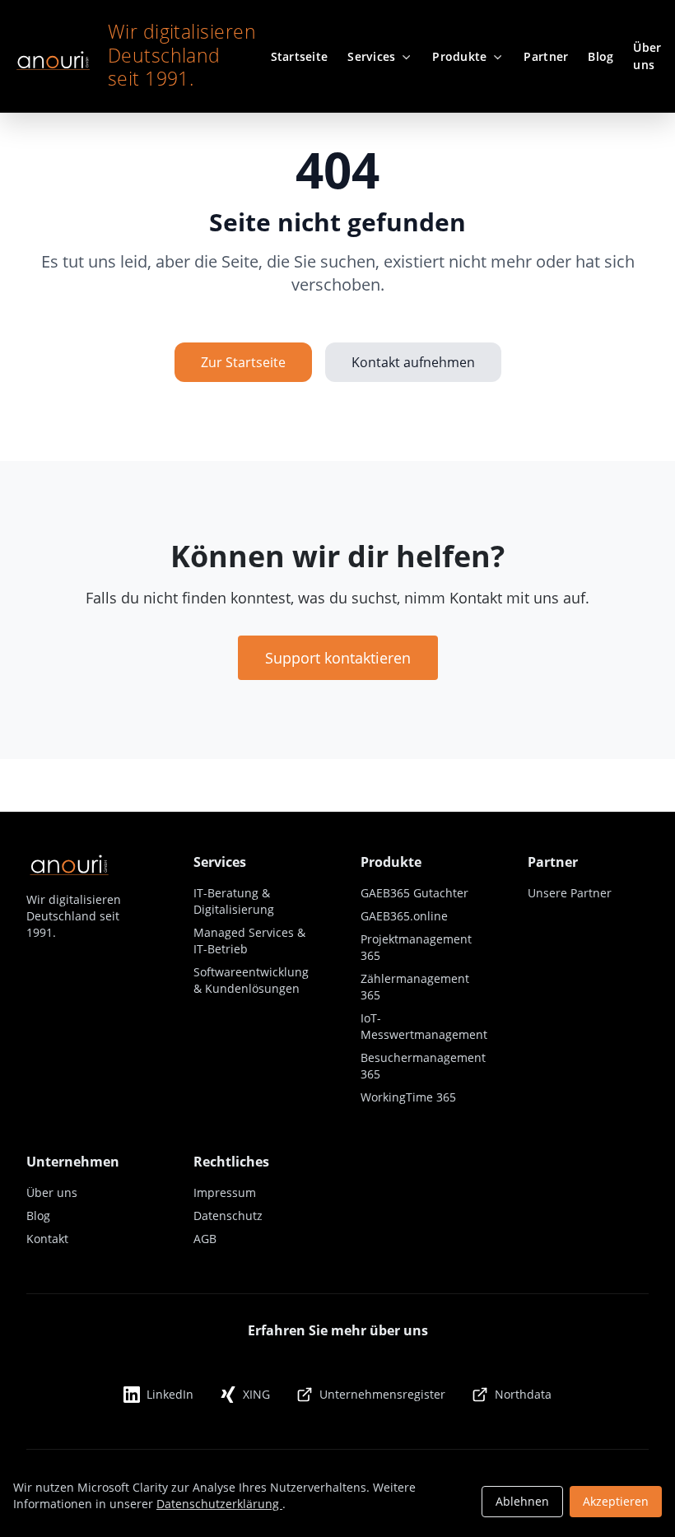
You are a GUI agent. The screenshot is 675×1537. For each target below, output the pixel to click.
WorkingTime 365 (408, 1097)
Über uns (51, 1192)
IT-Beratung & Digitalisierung (233, 901)
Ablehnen (522, 1501)
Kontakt (47, 1238)
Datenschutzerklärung (219, 1503)
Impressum (224, 1192)
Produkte (391, 862)
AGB (204, 1238)
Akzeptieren (616, 1501)
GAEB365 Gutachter (414, 893)
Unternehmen (72, 1162)
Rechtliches (231, 1162)
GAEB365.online (404, 916)
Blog (38, 1215)
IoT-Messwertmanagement (424, 1026)
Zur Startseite (243, 362)
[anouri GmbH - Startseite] (52, 56)
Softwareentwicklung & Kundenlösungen (251, 980)
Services (219, 862)
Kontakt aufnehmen (413, 362)
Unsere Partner (570, 893)
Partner (553, 862)
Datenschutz (228, 1215)
